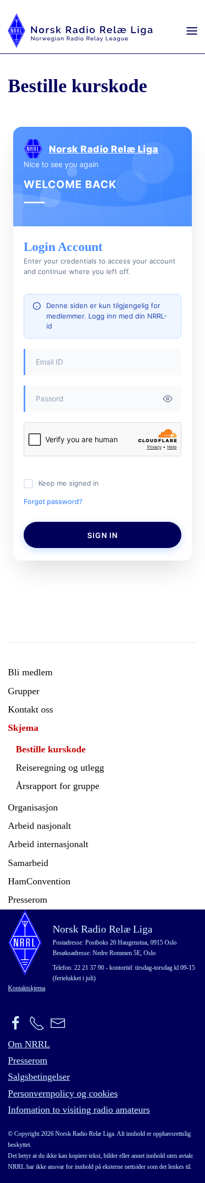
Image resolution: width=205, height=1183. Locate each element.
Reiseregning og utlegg (60, 767)
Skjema (23, 727)
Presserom (27, 899)
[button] (192, 30)
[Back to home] (80, 30)
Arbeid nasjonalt (39, 825)
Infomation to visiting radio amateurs (79, 1109)
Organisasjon (33, 807)
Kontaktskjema (26, 988)
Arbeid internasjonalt (48, 844)
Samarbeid (28, 863)
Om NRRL (29, 1044)
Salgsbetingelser (39, 1076)
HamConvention (39, 881)
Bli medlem (30, 672)
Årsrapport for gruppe (57, 786)
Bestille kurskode (51, 749)
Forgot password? (53, 501)
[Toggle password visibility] (167, 398)
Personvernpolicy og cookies (63, 1093)
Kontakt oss (30, 709)
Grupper (23, 691)
